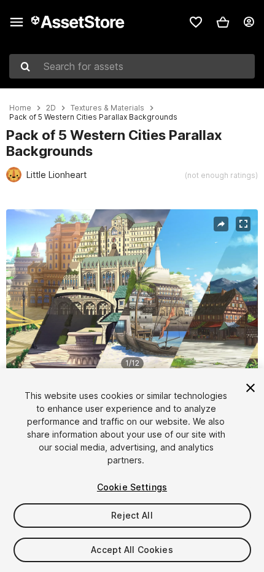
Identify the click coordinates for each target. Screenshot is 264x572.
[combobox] (132, 66)
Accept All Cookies (132, 549)
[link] (195, 22)
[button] (222, 22)
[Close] (250, 387)
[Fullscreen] (243, 224)
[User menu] (249, 22)
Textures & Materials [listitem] (107, 108)
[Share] (221, 224)
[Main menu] (16, 22)
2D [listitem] (51, 108)
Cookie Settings (132, 487)
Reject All (131, 515)
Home (20, 108)
